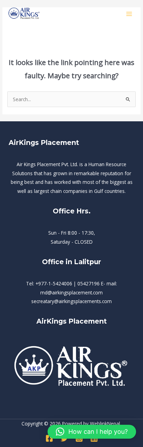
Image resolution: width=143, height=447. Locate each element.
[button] (92, 432)
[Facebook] (49, 438)
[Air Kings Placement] (24, 14)
